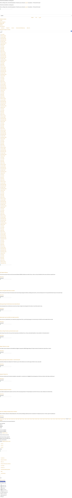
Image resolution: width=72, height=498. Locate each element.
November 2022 (3, 87)
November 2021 (3, 102)
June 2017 (2, 175)
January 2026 (3, 37)
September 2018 (3, 154)
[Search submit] (71, 31)
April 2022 (2, 95)
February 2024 (3, 67)
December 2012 (3, 248)
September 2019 (3, 137)
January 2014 (3, 234)
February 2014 (3, 233)
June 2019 (2, 141)
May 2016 (2, 194)
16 (36, 418)
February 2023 (3, 82)
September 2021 (3, 105)
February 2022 (3, 98)
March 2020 (3, 128)
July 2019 (2, 140)
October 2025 (3, 41)
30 (1, 420)
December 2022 (3, 85)
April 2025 (2, 50)
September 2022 (3, 88)
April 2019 (2, 144)
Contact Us (2, 467)
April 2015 (2, 213)
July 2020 (2, 123)
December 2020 (3, 118)
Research (8, 27)
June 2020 (2, 124)
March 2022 (3, 97)
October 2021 (3, 104)
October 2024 (3, 58)
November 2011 (3, 263)
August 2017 (3, 173)
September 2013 (3, 238)
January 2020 (3, 131)
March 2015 (3, 214)
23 (54, 418)
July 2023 (2, 77)
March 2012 (3, 260)
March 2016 (3, 197)
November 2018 (3, 151)
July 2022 (2, 91)
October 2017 (3, 170)
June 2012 (2, 255)
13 (28, 418)
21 (49, 418)
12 (26, 418)
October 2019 (3, 135)
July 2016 (2, 191)
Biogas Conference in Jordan (4, 346)
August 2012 (3, 253)
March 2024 (3, 65)
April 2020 (2, 127)
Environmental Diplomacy (20, 27)
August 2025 (3, 44)
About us (2, 461)
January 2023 (3, 84)
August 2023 (3, 75)
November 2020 (3, 120)
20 (46, 418)
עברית (36, 17)
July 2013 (2, 240)
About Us (28, 27)
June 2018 (2, 158)
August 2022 (3, 90)
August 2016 (3, 190)
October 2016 (3, 187)
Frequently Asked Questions (5, 469)
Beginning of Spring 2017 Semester (5, 389)
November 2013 (3, 237)
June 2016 (2, 193)
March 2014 (3, 231)
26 (62, 418)
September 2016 (3, 188)
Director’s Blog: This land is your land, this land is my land (9, 330)
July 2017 (2, 174)
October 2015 (3, 204)
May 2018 (2, 160)
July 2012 (2, 254)
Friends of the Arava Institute (5, 463)
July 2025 (2, 45)
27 (64, 418)
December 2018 (3, 150)
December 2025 (3, 38)
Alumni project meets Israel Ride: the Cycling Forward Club (9, 317)
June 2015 (2, 210)
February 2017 (3, 181)
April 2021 (2, 112)
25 (59, 418)
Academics (2, 27)
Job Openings (3, 473)
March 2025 (3, 51)
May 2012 (2, 257)
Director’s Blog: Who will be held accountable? (7, 290)
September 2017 (3, 171)
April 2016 (2, 195)
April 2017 (2, 178)
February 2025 (3, 52)
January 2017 (3, 183)
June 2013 (2, 241)
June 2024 (2, 62)
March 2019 (3, 145)
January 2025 (3, 54)
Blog (1, 471)
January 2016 (3, 200)
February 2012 (3, 261)
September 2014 (3, 223)
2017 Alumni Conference (4, 272)
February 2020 (3, 130)
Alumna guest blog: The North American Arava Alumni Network (10, 303)
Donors (2, 447)
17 (39, 418)
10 (21, 418)
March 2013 (3, 245)
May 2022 (2, 94)
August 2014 (3, 224)
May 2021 (2, 111)
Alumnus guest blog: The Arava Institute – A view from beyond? (10, 359)
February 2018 (3, 164)
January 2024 (3, 68)
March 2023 (3, 81)
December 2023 (3, 70)
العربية (40, 17)
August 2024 (3, 61)
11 (23, 418)
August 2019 (3, 138)
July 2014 (2, 225)
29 (70, 418)
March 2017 (3, 180)
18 (41, 418)
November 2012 (3, 250)
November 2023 (3, 71)
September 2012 (3, 251)
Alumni (13, 27)
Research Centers (4, 459)
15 (33, 418)
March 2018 (3, 163)
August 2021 (3, 107)
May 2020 (2, 125)
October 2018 (3, 153)
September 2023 (3, 74)
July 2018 (2, 157)
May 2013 (2, 243)
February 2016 (3, 198)
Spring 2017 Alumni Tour (4, 374)
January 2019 (3, 148)
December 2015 (3, 201)
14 (31, 418)
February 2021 (3, 115)
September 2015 (3, 205)
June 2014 (2, 227)
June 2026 (2, 34)
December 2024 (3, 55)
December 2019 (3, 132)
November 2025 (3, 40)
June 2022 (2, 92)
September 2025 (3, 42)
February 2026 (3, 35)
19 (44, 418)
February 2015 (3, 215)
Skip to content (2, 480)
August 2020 (3, 121)
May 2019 (2, 142)
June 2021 (2, 110)
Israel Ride (2, 465)
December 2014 (3, 218)
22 (51, 418)
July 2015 (2, 208)
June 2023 (2, 78)
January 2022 (3, 100)
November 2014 (3, 220)
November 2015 (3, 203)
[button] (2, 481)
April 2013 (2, 244)
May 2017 (2, 177)
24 (57, 418)
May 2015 (2, 211)
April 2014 (2, 230)
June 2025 (2, 47)
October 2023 (3, 72)
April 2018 (2, 161)
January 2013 (3, 247)
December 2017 (3, 167)
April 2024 (2, 64)
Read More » (2, 276)
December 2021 (3, 101)
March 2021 (3, 114)
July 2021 (2, 108)
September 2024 (3, 60)
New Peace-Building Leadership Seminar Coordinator (8, 411)
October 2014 (3, 221)
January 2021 (3, 117)
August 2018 (3, 155)
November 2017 (3, 168)
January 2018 (3, 165)
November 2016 (3, 185)
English (32, 17)
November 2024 (3, 57)
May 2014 (2, 228)
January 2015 (3, 217)
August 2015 (3, 207)
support (26, 2)
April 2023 (2, 80)
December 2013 (3, 235)
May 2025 (2, 48)
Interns (2, 443)
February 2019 (3, 147)
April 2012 (2, 258)
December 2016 (3, 184)
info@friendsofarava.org (6, 441)
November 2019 (3, 134)
